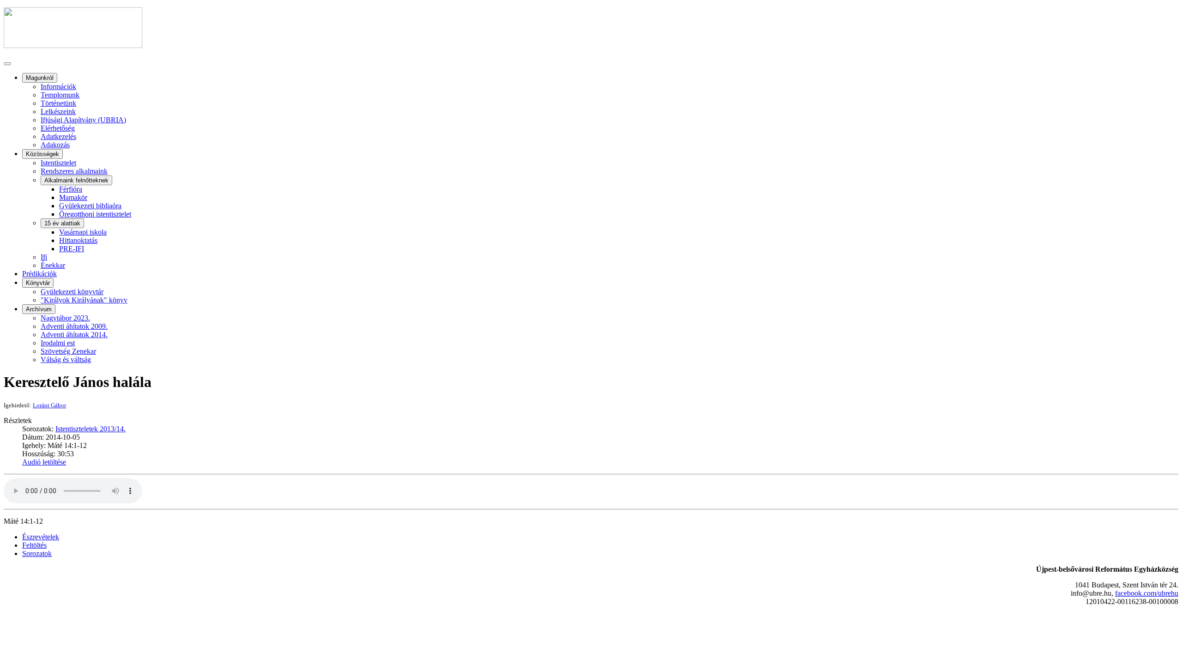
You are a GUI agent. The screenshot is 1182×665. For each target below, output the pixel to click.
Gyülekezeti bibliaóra (90, 206)
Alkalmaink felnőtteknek (76, 180)
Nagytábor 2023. (65, 318)
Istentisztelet (58, 163)
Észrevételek (40, 537)
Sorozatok (37, 553)
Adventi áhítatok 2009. (74, 326)
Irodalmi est (58, 343)
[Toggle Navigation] (7, 63)
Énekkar (53, 265)
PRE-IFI (71, 249)
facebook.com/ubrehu (1146, 593)
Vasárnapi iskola (83, 232)
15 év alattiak (62, 223)
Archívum (39, 309)
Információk (58, 87)
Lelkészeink (58, 111)
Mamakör (73, 197)
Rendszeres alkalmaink (74, 171)
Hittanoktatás (78, 240)
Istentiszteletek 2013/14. (90, 429)
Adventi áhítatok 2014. (74, 335)
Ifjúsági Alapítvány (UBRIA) (83, 120)
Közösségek (42, 154)
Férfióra (70, 189)
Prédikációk (39, 274)
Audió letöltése (44, 462)
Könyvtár (38, 282)
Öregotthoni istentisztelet (95, 214)
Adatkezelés (58, 136)
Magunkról (40, 77)
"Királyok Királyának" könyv (84, 300)
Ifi (44, 257)
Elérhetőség (58, 128)
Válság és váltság (66, 359)
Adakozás (55, 145)
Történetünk (58, 103)
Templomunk (60, 95)
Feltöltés (34, 545)
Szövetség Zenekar (68, 351)
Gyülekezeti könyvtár (72, 292)
